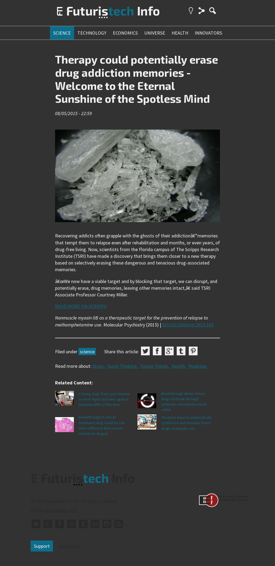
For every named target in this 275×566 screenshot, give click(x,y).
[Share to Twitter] (145, 351)
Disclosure (69, 546)
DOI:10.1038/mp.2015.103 (188, 325)
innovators (208, 33)
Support (42, 546)
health (180, 33)
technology (91, 33)
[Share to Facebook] (157, 351)
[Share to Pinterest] (193, 351)
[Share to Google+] (169, 351)
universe (154, 33)
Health (178, 366)
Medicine (197, 366)
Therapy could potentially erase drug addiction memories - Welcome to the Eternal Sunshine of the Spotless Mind (136, 79)
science (62, 33)
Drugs (98, 366)
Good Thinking (122, 366)
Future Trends (154, 366)
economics (125, 33)
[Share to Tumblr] (181, 351)
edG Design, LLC (61, 510)
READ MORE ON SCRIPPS (80, 306)
